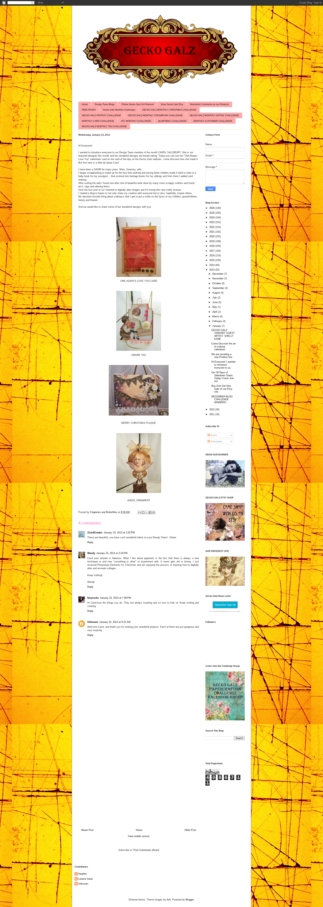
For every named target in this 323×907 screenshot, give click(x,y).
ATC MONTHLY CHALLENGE (136, 121)
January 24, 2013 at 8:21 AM (114, 622)
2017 (212, 250)
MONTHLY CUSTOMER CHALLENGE (212, 121)
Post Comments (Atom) (146, 850)
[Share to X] (146, 512)
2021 (212, 231)
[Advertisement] (139, 759)
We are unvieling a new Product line (221, 356)
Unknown (92, 622)
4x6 (169, 899)
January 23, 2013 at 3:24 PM (111, 553)
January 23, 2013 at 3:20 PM (119, 532)
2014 (212, 265)
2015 (212, 260)
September (218, 288)
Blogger (190, 899)
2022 (212, 227)
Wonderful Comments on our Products (209, 104)
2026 (212, 208)
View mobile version (139, 836)
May (215, 307)
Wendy (91, 553)
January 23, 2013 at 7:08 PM (115, 597)
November (218, 278)
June (215, 302)
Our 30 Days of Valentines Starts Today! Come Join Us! (222, 377)
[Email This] (139, 512)
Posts (213, 435)
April (215, 311)
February (217, 321)
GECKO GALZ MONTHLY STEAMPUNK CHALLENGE (155, 115)
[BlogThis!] (143, 512)
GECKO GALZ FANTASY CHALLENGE (101, 115)
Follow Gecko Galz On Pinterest (137, 104)
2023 (212, 222)
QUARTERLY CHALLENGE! (172, 121)
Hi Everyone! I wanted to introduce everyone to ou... (223, 364)
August (216, 292)
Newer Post (87, 830)
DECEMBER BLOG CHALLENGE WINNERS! (222, 399)
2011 (212, 414)
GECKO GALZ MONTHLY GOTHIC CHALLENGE (214, 115)
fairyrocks (93, 597)
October (217, 283)
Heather (82, 873)
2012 (212, 409)
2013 (212, 269)
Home (85, 104)
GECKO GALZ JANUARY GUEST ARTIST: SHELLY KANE (223, 334)
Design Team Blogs (105, 104)
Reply (90, 542)
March (216, 316)
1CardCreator (94, 532)
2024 (212, 217)
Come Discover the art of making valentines (223, 346)
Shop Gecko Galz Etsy (172, 104)
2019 (212, 241)
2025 (212, 212)
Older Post (190, 830)
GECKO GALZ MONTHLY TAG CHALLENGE (104, 126)
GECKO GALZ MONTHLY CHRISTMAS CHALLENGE (169, 110)
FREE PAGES (89, 110)
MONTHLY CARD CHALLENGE (98, 121)
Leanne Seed (85, 878)
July (215, 297)
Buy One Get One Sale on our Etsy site (221, 388)
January (217, 326)
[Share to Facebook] (150, 512)
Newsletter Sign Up (225, 604)
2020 (212, 236)
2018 (212, 246)
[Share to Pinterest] (154, 512)
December (218, 273)
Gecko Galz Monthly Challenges (119, 110)
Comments (216, 441)
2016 (212, 255)
